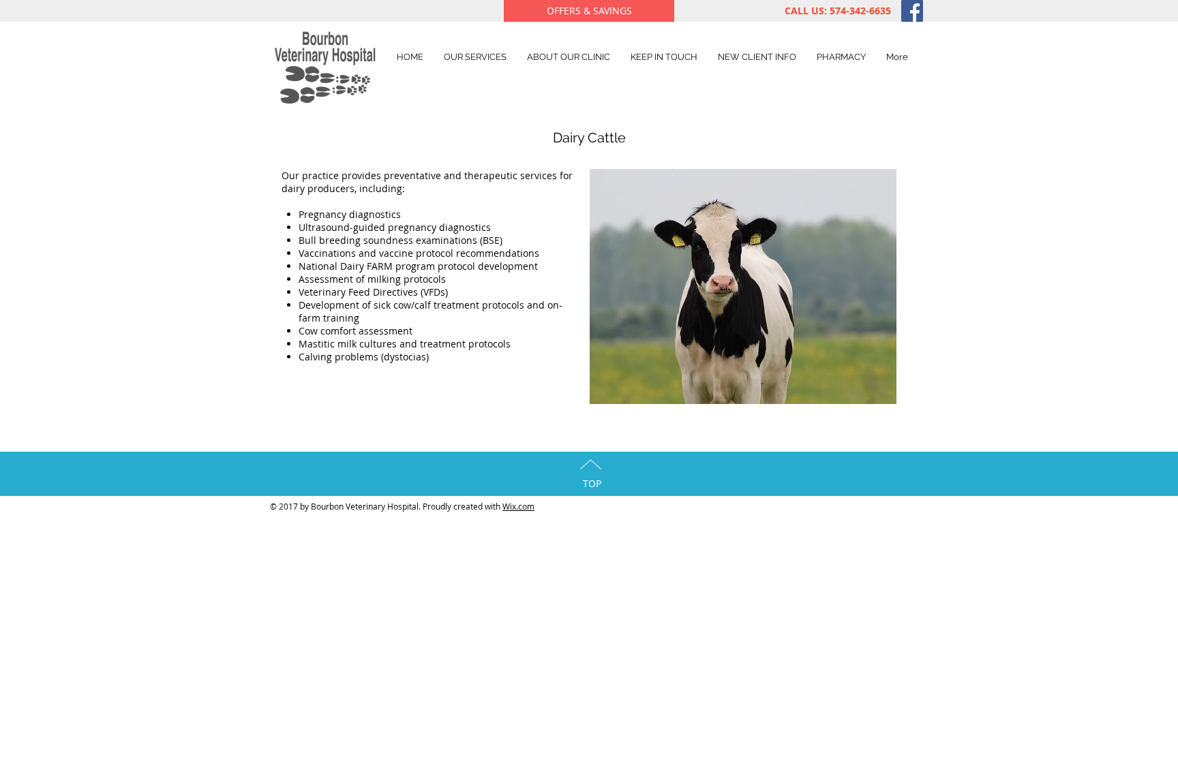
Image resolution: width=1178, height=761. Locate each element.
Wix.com (518, 506)
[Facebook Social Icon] (912, 11)
